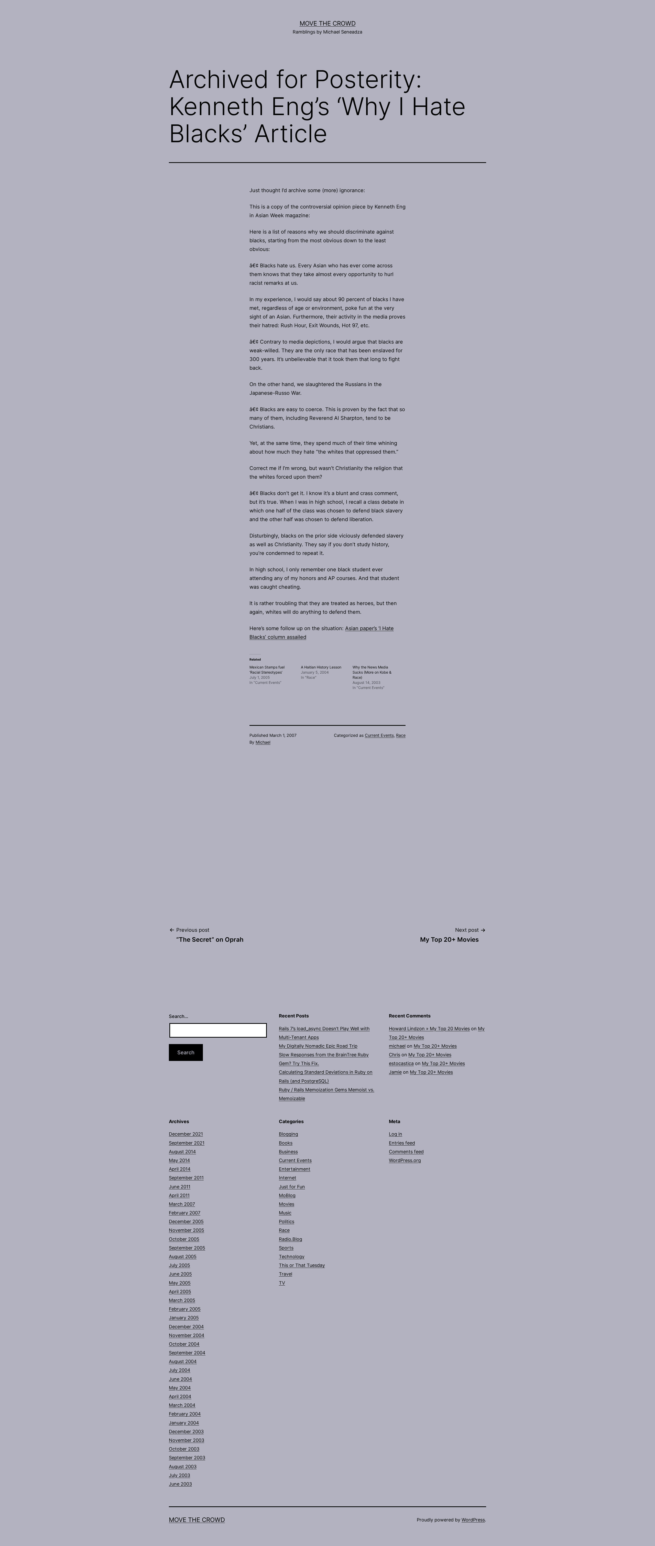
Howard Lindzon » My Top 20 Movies (429, 1028)
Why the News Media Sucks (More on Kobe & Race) (372, 672)
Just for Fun (292, 1186)
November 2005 (186, 1230)
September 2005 (187, 1248)
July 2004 (179, 1370)
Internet (287, 1177)
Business (288, 1151)
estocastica (401, 1063)
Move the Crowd (328, 23)
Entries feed (402, 1143)
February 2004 (185, 1414)
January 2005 (184, 1317)
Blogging (288, 1134)
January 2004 (184, 1423)
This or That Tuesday (302, 1265)
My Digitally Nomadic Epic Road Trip (318, 1046)
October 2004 (184, 1344)
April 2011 (179, 1195)
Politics (286, 1221)
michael (397, 1046)
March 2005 (182, 1300)
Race (401, 735)
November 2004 (186, 1335)
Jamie (395, 1072)
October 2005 (184, 1239)
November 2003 (186, 1440)
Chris (394, 1054)
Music (285, 1212)
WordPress (473, 1519)
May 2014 (179, 1160)
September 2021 (186, 1143)
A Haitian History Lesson (321, 667)
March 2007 (182, 1204)
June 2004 (180, 1379)
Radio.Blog (290, 1239)
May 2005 (180, 1283)
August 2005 (182, 1256)
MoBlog (287, 1195)
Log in (395, 1134)
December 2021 (186, 1134)
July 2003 (179, 1475)
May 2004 (180, 1387)
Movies (286, 1204)
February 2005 (185, 1309)
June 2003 (180, 1484)
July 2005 (179, 1265)
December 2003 (186, 1431)
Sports (286, 1248)
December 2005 (186, 1221)
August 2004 (183, 1361)
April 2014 (180, 1169)
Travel (285, 1274)
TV (282, 1283)
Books (285, 1143)
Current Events (379, 735)
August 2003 (182, 1466)
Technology (291, 1256)
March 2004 (182, 1405)
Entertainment (294, 1169)
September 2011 (186, 1177)
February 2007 (184, 1212)
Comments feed (406, 1151)
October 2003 (184, 1449)
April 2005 (180, 1291)
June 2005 (180, 1274)
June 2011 (179, 1186)
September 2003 (187, 1457)
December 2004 (186, 1326)
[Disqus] (327, 836)
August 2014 (182, 1151)
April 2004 (180, 1396)
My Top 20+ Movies (435, 1046)
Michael (263, 742)
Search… (178, 1016)
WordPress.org (405, 1160)
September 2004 (187, 1352)
